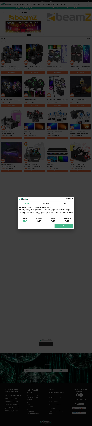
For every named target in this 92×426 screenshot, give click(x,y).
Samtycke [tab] (27, 203)
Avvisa (45, 225)
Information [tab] (46, 203)
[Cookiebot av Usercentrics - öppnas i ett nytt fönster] (67, 199)
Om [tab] (65, 203)
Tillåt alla (64, 225)
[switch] (39, 221)
